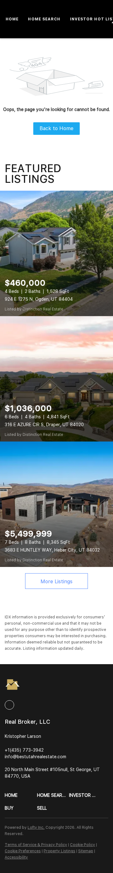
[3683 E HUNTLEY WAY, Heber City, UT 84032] (56, 504)
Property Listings (59, 851)
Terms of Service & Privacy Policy (36, 845)
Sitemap (85, 851)
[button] (21, 795)
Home (12, 19)
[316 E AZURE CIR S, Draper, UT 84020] (56, 379)
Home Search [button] (44, 19)
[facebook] (9, 705)
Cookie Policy (82, 845)
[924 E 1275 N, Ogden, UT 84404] (56, 253)
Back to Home (56, 128)
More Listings (56, 582)
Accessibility (16, 857)
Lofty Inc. (36, 827)
